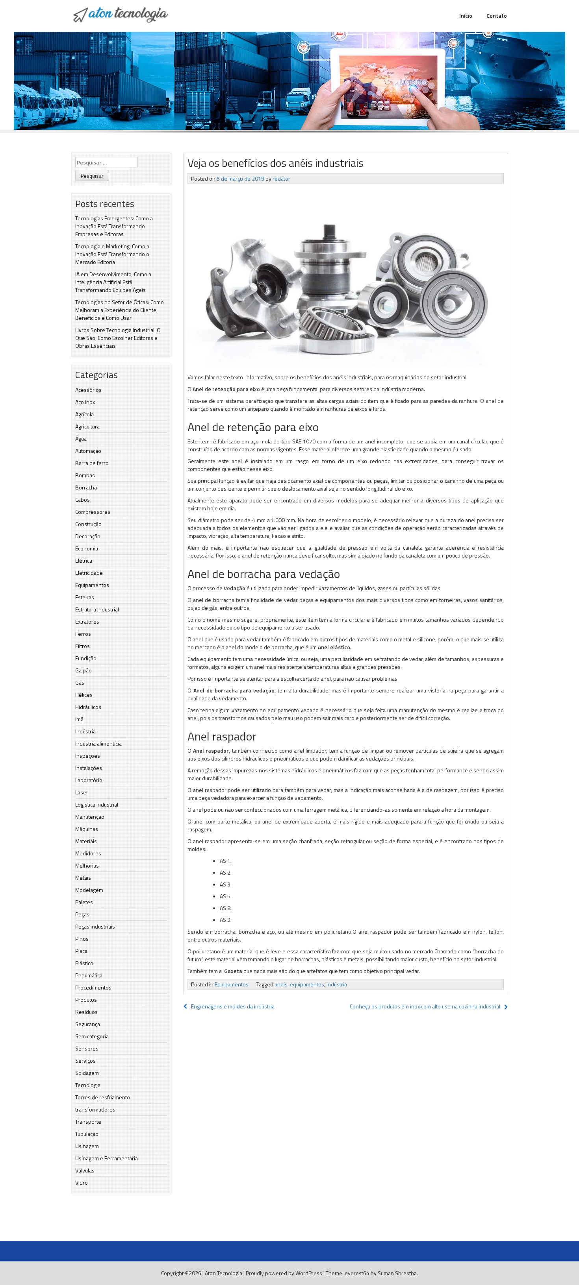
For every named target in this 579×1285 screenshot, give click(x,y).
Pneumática (88, 975)
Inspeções (87, 755)
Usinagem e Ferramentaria (106, 1158)
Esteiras (84, 597)
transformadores (95, 1109)
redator (281, 178)
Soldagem (87, 1073)
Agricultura (87, 426)
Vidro (81, 1182)
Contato (496, 15)
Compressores (92, 512)
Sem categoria (92, 1036)
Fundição (85, 658)
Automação (88, 451)
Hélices (84, 695)
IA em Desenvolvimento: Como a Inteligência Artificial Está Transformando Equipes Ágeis (113, 282)
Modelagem (89, 890)
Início (465, 15)
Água (81, 438)
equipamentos (307, 984)
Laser (81, 792)
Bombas (85, 475)
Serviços (85, 1060)
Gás (79, 682)
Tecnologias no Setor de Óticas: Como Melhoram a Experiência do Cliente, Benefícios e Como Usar (119, 310)
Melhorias (87, 865)
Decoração (87, 536)
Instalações (88, 768)
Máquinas (86, 829)
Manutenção (89, 816)
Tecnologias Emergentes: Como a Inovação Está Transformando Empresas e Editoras (114, 226)
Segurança (87, 1024)
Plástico (84, 963)
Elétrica (83, 560)
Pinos (82, 938)
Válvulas (85, 1170)
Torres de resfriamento (102, 1097)
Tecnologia (87, 1085)
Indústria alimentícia (98, 743)
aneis (281, 984)
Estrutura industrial (97, 609)
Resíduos (86, 1012)
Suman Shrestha (397, 1273)
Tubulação (86, 1134)
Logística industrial (96, 804)
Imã (79, 719)
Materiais (86, 841)
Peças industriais (95, 926)
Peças (82, 914)
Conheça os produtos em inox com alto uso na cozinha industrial (425, 1006)
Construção (88, 524)
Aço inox (85, 402)
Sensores (86, 1048)
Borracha (86, 487)
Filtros (82, 646)
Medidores (88, 853)
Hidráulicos (88, 707)
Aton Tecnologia (223, 1273)
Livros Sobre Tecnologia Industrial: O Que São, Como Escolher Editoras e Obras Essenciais (118, 338)
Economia (86, 548)
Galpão (83, 670)
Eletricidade (89, 573)
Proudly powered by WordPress (284, 1273)
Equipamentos (92, 585)
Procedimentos (93, 987)
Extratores (87, 621)
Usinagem (87, 1146)
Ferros (83, 634)
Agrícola (84, 414)
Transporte (88, 1121)
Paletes (84, 902)
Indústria (85, 731)
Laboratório (88, 780)
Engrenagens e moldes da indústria (233, 1006)
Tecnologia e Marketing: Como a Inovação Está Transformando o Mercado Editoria (112, 254)
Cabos (82, 499)
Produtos (86, 999)
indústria (337, 984)
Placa (81, 951)
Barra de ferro (92, 463)
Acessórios (88, 390)
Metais (83, 877)
